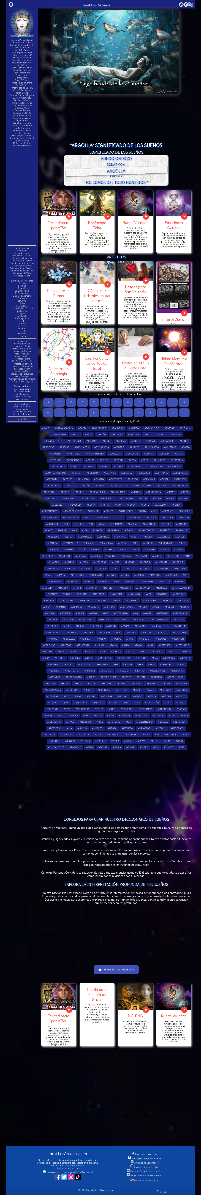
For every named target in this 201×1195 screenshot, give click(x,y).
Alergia (109, 549)
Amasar (179, 581)
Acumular (149, 479)
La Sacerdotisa (22, 288)
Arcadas (90, 651)
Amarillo (164, 581)
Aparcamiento (160, 626)
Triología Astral (22, 107)
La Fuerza (22, 310)
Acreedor (144, 473)
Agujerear (134, 517)
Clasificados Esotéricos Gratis (97, 994)
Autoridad (113, 734)
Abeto (148, 434)
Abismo (161, 434)
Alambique (149, 524)
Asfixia (151, 696)
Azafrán (103, 747)
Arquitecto (71, 670)
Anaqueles (131, 600)
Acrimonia (161, 473)
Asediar (91, 696)
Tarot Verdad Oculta (22, 67)
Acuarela (83, 479)
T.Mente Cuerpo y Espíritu (22, 95)
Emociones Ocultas (22, 255)
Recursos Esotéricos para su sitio (144, 1171)
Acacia (186, 447)
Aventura (70, 741)
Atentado (124, 715)
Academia (55, 453)
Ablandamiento (53, 441)
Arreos (91, 677)
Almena (83, 562)
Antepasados (86, 619)
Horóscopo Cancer (22, 351)
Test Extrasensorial (22, 411)
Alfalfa (164, 549)
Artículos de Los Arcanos (22, 268)
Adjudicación (119, 485)
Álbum (135, 536)
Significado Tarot (22, 248)
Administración (142, 485)
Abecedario (59, 434)
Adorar (80, 492)
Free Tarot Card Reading (146, 1180)
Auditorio (55, 728)
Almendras (99, 562)
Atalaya (74, 715)
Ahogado (183, 517)
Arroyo (64, 683)
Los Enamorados (22, 298)
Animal (93, 613)
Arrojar (50, 683)
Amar (117, 581)
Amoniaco (134, 594)
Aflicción (58, 505)
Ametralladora (181, 588)
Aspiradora (82, 709)
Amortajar (178, 594)
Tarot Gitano (22, 92)
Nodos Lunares (22, 128)
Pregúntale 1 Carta (22, 42)
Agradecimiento (72, 511)
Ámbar (77, 588)
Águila (87, 517)
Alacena (133, 524)
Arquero (54, 670)
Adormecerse (98, 492)
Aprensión (178, 639)
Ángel (155, 607)
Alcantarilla (70, 543)
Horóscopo (22, 341)
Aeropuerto (107, 498)
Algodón (111, 556)
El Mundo (22, 336)
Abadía (82, 428)
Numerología (22, 409)
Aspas (167, 702)
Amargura (147, 581)
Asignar (52, 702)
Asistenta (98, 702)
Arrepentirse (108, 677)
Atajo (61, 715)
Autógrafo (177, 728)
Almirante (161, 562)
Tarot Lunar (22, 75)
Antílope (178, 619)
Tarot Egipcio (22, 394)
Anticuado (121, 619)
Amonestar (116, 594)
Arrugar (106, 683)
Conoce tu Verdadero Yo (22, 45)
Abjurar (175, 434)
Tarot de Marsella (22, 391)
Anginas (184, 607)
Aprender (144, 639)
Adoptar (65, 492)
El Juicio (22, 333)
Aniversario (121, 613)
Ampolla (49, 600)
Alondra (101, 568)
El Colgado (22, 313)
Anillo (80, 613)
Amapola (103, 581)
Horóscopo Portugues (22, 373)
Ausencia (127, 728)
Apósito (101, 639)
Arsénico (152, 683)
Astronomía (164, 709)
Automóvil (66, 734)
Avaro (146, 734)
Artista (88, 690)
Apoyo (130, 639)
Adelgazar (71, 485)
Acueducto (115, 479)
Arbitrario (182, 645)
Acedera (164, 453)
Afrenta (105, 505)
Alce (135, 543)
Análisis (102, 600)
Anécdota (93, 607)
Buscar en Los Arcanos (144, 1154)
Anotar (147, 613)
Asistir (113, 702)
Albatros (165, 530)
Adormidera (118, 492)
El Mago (22, 285)
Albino (69, 536)
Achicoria (177, 460)
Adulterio (51, 498)
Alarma (62, 530)
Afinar (183, 498)
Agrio (142, 511)
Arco (143, 651)
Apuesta (99, 645)
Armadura (169, 658)
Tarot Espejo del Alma (22, 52)
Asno (137, 702)
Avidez (115, 741)
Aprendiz (161, 639)
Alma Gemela (22, 376)
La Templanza (22, 318)
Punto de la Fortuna (22, 125)
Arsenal (136, 683)
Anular (80, 626)
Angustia (65, 613)
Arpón (180, 664)
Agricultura (126, 511)
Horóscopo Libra (22, 358)
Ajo (91, 524)
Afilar (170, 498)
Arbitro (47, 651)
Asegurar (106, 696)
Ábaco (46, 428)
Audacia (163, 722)
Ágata (118, 505)
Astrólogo (127, 709)
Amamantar (55, 581)
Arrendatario (74, 677)
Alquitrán (180, 568)
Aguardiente (70, 517)
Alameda (181, 524)
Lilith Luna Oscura (22, 123)
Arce (103, 651)
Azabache (75, 747)
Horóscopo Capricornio (22, 366)
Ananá (116, 600)
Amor (148, 594)
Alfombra (47, 556)
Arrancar (89, 670)
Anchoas (167, 600)
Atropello (114, 722)
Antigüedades (160, 619)
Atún (128, 722)
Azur (181, 747)
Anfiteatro (126, 607)
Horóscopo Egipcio (22, 404)
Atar (85, 715)
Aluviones (172, 575)
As (117, 690)
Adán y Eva (180, 479)
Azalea (117, 747)
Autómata (49, 734)
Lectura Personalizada (22, 40)
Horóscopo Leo (22, 353)
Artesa (167, 683)
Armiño (68, 664)
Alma (187, 556)
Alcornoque (166, 543)
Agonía (176, 505)
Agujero (151, 517)
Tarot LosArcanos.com (67, 1153)
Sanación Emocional (22, 60)
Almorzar (69, 568)
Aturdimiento (144, 722)
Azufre (144, 747)
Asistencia (80, 702)
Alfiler (178, 549)
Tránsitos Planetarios (22, 102)
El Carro (22, 300)
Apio (118, 632)
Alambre (166, 524)
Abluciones (74, 441)
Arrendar (54, 677)
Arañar (139, 645)
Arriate (141, 677)
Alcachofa (164, 536)
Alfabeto (149, 549)
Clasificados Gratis (22, 265)
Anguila (50, 613)
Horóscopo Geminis (22, 348)
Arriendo (156, 677)
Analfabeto (85, 600)
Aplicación (179, 632)
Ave (157, 734)
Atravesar (86, 722)
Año (135, 613)
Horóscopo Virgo (22, 356)
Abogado (92, 441)
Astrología (22, 250)
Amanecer (73, 581)
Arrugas (121, 683)
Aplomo (53, 639)
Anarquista (149, 600)
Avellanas (170, 734)
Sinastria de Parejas (22, 105)
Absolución (82, 447)
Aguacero (184, 511)
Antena (53, 619)
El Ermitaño (22, 305)
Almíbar (130, 562)
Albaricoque (146, 530)
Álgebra (96, 556)
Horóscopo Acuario (22, 368)
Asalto (151, 690)
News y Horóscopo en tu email (144, 1158)
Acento (104, 460)
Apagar (125, 626)
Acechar (149, 453)
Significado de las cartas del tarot (97, 363)
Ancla (46, 607)
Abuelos (134, 447)
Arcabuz (75, 651)
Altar (48, 575)
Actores (67, 479)
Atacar (48, 715)
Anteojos (67, 619)
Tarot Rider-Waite (22, 388)
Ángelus (169, 607)
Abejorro (117, 434)
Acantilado (73, 453)
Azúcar (130, 747)
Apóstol (116, 639)
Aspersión (53, 709)
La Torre (22, 323)
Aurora (112, 728)
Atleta (184, 715)
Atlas (172, 715)
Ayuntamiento (56, 747)
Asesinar (123, 696)
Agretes (109, 511)
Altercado (96, 575)
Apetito (88, 632)
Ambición (108, 588)
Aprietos (66, 645)
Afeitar (156, 498)
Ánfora (143, 607)
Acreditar (127, 473)
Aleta (136, 549)
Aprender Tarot (22, 253)
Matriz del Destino (22, 143)
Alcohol (148, 543)
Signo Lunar (22, 120)
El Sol (22, 331)
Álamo (48, 530)
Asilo (66, 702)
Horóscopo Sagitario (22, 363)
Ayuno (179, 741)
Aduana (170, 492)
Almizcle (178, 562)
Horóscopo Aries (22, 343)
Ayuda (167, 741)
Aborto (135, 441)
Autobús (161, 728)
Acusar (164, 479)
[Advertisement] (22, 196)
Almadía (69, 562)
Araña (125, 645)
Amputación (66, 600)
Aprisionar (83, 645)
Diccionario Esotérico (22, 258)
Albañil (129, 530)
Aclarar (104, 466)
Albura (148, 536)
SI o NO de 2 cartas (22, 90)
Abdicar (169, 428)
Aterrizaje (141, 715)
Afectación (126, 498)
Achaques (159, 460)
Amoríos (162, 594)
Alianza (126, 556)
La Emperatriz (22, 290)
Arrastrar (106, 670)
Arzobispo (104, 690)
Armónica (102, 664)
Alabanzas (116, 524)
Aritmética (123, 658)
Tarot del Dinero (22, 72)
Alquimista (161, 568)
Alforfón (64, 556)
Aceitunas (56, 460)
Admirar (162, 485)
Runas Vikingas (135, 222)
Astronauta (145, 709)
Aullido (82, 728)
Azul (156, 747)
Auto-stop (144, 728)
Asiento (180, 696)
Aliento (157, 556)
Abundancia (152, 447)
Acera (132, 460)
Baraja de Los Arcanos (22, 280)
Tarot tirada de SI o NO (22, 87)
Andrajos (76, 607)
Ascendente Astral (22, 118)
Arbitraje (165, 645)
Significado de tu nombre (22, 263)
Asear (78, 696)
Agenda (131, 505)
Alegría (69, 549)
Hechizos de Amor (22, 414)
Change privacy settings (67, 1168)
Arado (113, 645)
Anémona (109, 607)
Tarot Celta (22, 65)
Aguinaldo (103, 517)
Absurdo (119, 447)
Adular (184, 492)
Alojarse (86, 568)
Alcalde (180, 536)
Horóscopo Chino (22, 406)
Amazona (63, 588)
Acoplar (76, 473)
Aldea (182, 543)
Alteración (77, 575)
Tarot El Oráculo (22, 47)
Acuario (99, 479)
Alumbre (139, 575)
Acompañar (174, 466)
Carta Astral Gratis (22, 97)
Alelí (82, 549)
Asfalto (137, 696)
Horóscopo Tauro (22, 346)
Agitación (160, 505)
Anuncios (95, 626)
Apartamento (53, 632)
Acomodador (154, 466)
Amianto (53, 594)
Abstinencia (101, 447)
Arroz (77, 683)
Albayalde (181, 530)
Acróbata (51, 479)
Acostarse (110, 473)
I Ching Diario (22, 133)
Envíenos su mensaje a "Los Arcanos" (68, 1172)
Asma (125, 702)
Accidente (132, 453)
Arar (151, 645)
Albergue (53, 536)
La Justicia (22, 303)
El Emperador (22, 293)
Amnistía (82, 594)
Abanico (134, 428)
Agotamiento (50, 511)
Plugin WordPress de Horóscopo (144, 1175)
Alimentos (173, 556)
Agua (154, 511)
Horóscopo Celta (22, 275)
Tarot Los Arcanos (96, 4)
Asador (137, 690)
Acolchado (134, 466)
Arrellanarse (157, 670)
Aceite (178, 453)
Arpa (140, 664)
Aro (116, 664)
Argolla (75, 658)
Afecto (143, 498)
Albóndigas (85, 536)
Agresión (93, 511)
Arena (45, 658)
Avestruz (100, 741)
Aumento (97, 728)
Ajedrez (78, 524)
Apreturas (49, 645)
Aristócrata (105, 658)
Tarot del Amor (22, 50)
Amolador (99, 594)
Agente (145, 505)
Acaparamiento (95, 453)
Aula (69, 728)
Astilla (99, 709)
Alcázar (122, 543)
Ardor (186, 651)
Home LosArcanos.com (116, 970)
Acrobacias (180, 473)
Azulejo (169, 747)
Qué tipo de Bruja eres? (22, 270)
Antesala (104, 619)
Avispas (141, 741)
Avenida (54, 741)
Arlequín (141, 658)
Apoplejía (69, 639)
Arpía (151, 664)
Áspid (67, 709)
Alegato (54, 549)
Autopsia (84, 734)
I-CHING (135, 1016)
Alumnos (155, 575)
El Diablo (22, 321)
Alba (84, 530)
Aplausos (162, 632)
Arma (155, 658)
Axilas (154, 741)
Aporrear (85, 639)
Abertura (133, 434)
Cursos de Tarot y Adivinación (22, 397)
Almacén (54, 562)
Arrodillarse (175, 677)
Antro (67, 626)
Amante (88, 581)
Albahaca (113, 530)
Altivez (111, 575)
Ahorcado (52, 524)
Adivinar (100, 485)
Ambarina (91, 588)
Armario (185, 658)
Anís (105, 613)
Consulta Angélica (22, 115)
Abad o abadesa (64, 428)
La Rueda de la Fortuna (22, 308)
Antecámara (180, 613)
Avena (185, 734)
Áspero (180, 702)
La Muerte (22, 316)
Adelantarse (52, 485)
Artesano (181, 683)
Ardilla (172, 651)
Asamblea (165, 690)
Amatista (47, 588)
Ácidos (74, 466)
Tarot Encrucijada (22, 70)
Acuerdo (133, 479)
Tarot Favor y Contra (22, 82)
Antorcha (52, 626)
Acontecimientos (55, 473)
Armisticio (84, 664)
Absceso (65, 447)
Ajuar (101, 524)
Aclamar (89, 466)
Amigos (67, 594)
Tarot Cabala (22, 85)
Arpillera (166, 664)
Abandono (118, 428)
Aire (66, 524)
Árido (88, 658)
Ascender (182, 690)
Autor (98, 734)
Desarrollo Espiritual (22, 62)
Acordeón (92, 473)
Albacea (98, 530)
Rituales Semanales (22, 145)
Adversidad (88, 498)
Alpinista (128, 568)
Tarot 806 (22, 419)
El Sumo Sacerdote (22, 295)
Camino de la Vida (22, 273)
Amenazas (161, 588)
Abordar (121, 441)
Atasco (98, 715)
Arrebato (122, 670)
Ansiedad (162, 613)
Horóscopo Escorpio (22, 361)
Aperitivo (72, 632)
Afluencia (75, 505)
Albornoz (103, 536)
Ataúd (110, 715)
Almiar (115, 562)
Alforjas (80, 556)
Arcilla (130, 651)
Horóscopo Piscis (22, 371)
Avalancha (131, 734)
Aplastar (146, 632)
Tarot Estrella (22, 77)
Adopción (49, 492)
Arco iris (157, 651)
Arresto (126, 677)
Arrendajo (177, 670)
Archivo (116, 651)
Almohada (52, 568)
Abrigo (184, 441)
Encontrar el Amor (22, 57)
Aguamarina (51, 517)
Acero (144, 460)
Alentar (95, 549)
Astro (112, 709)
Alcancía (52, 543)
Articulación (53, 690)
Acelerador (74, 460)
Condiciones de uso (74, 1165)
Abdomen (185, 428)
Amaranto (130, 581)
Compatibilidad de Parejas (22, 378)
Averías (85, 741)
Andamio (61, 607)
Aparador (140, 626)
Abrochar (48, 447)
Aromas (127, 664)
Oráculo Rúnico (22, 110)
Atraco (70, 722)
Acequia (118, 460)
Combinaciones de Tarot (22, 138)
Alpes (114, 568)
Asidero (166, 696)
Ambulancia (143, 588)
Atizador (158, 715)
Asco (66, 696)
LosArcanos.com (104, 1190)
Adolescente (179, 485)
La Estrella (22, 326)
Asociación (152, 702)
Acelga (90, 460)
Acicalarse (58, 466)
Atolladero (54, 722)
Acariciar (115, 453)
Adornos (135, 492)
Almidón (145, 562)
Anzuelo (111, 626)
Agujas (119, 517)
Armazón (53, 664)
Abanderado (99, 428)
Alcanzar (89, 543)
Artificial (72, 690)
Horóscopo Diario (22, 130)
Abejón (101, 434)
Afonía (91, 505)
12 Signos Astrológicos (22, 381)
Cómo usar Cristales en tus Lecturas (97, 295)
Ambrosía (125, 588)
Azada (89, 747)
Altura (125, 575)
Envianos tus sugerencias (144, 1167)
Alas (74, 530)
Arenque (60, 658)
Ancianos (182, 600)
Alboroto (120, 536)
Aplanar (131, 632)
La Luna (22, 328)
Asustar (181, 709)
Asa (126, 690)
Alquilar (145, 568)
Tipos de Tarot (22, 140)
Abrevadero (167, 441)
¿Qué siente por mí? (22, 55)
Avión (127, 741)
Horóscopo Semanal (22, 135)
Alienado (141, 556)
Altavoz (61, 575)
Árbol (61, 651)
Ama (185, 575)
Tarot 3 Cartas (22, 80)
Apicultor (104, 632)
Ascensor (52, 696)
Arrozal (91, 683)
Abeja (88, 434)
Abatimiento (151, 428)
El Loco (22, 283)
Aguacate (167, 511)
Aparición (180, 626)
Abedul (75, 434)
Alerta (123, 549)
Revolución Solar (22, 100)
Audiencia (179, 722)
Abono (107, 441)
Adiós (86, 485)
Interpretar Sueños (22, 260)
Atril (100, 722)
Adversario (69, 498)
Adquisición (153, 492)
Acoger (118, 466)
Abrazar (150, 441)
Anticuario (139, 619)
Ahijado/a (167, 517)
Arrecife (139, 670)
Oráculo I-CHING (22, 112)
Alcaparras (106, 543)
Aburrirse (170, 447)
